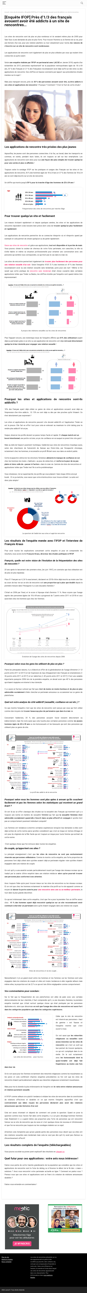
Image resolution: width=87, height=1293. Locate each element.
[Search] (82, 3)
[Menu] (4, 3)
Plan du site (5, 1257)
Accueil (7, 12)
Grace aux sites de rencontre (16, 245)
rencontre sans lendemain (40, 271)
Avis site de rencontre (17, 12)
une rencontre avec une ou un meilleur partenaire (59, 890)
